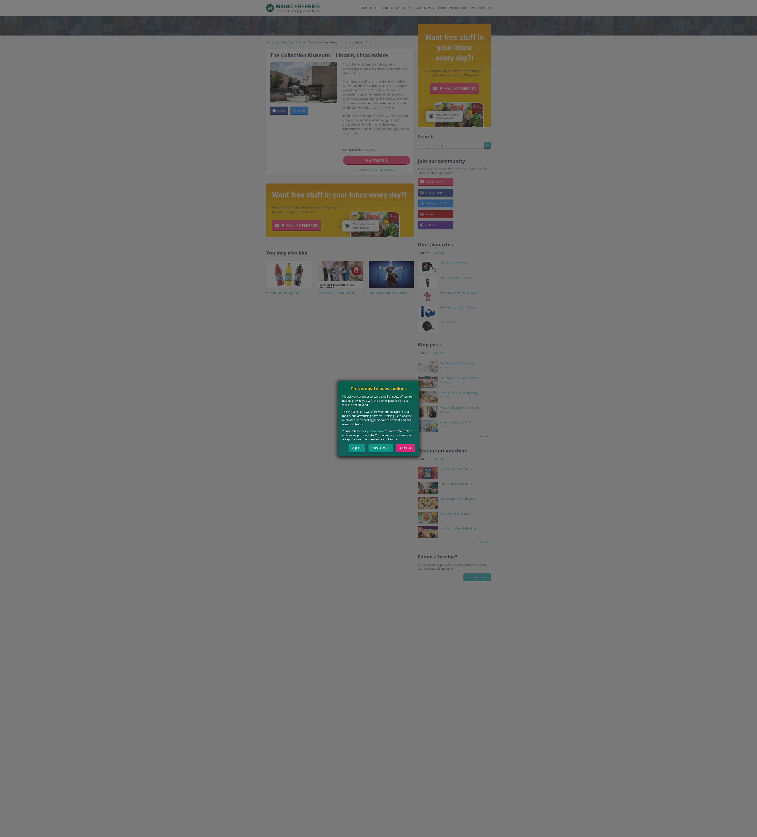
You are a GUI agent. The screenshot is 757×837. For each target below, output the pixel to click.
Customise (381, 448)
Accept (405, 448)
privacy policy (375, 431)
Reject (357, 448)
